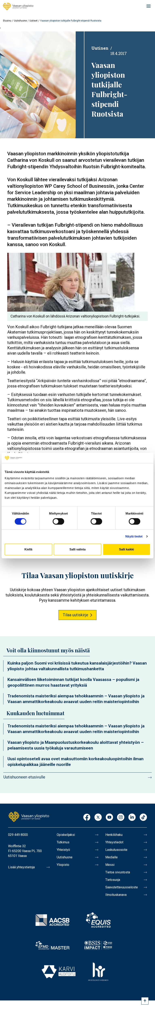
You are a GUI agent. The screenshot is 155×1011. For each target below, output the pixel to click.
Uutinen (99, 48)
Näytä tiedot (133, 536)
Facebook (86, 817)
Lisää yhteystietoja (21, 867)
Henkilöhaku (114, 835)
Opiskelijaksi (66, 835)
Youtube (109, 817)
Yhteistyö (63, 850)
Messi (109, 865)
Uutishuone (20, 20)
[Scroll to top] (145, 1001)
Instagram (120, 817)
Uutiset (33, 20)
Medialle (111, 857)
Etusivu (7, 20)
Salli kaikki (126, 549)
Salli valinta (77, 549)
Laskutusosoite (116, 850)
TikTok (143, 817)
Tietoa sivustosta (117, 872)
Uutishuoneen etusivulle (24, 777)
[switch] (58, 521)
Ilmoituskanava (116, 895)
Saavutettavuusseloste (121, 887)
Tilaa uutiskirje (75, 614)
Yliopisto (63, 865)
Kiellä (28, 549)
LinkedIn (132, 817)
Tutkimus (63, 842)
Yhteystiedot (114, 842)
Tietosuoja (112, 880)
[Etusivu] (18, 6)
